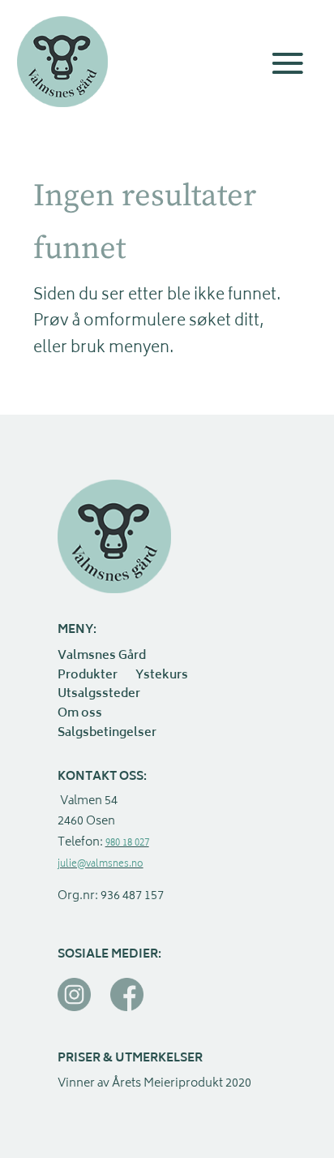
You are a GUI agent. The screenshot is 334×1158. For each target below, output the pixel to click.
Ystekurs (161, 676)
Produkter (88, 676)
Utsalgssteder (99, 695)
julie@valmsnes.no (100, 864)
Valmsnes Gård (102, 657)
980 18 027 (127, 843)
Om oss (80, 714)
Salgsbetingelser (107, 734)
